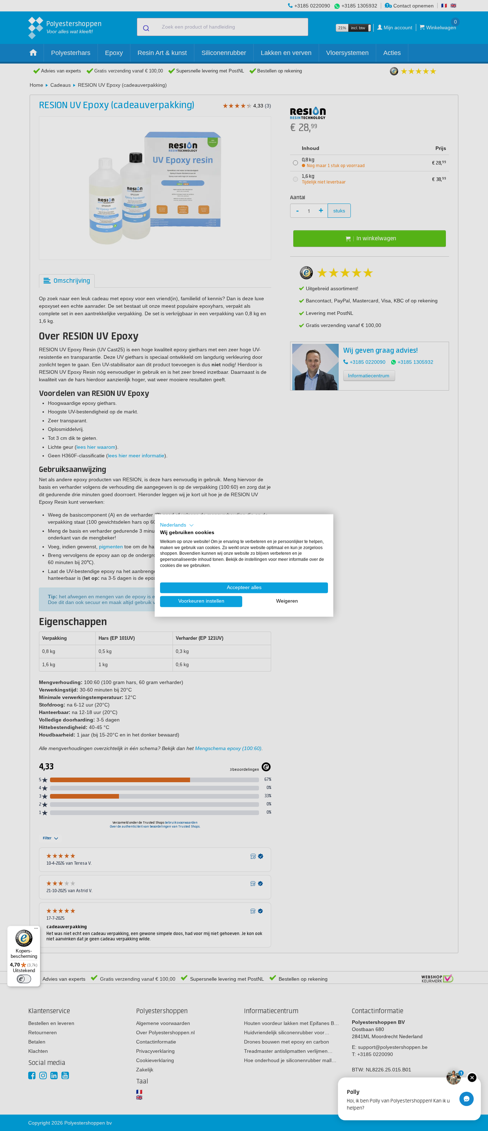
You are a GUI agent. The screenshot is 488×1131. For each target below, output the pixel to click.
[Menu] (36, 930)
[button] (177, 525)
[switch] (24, 979)
